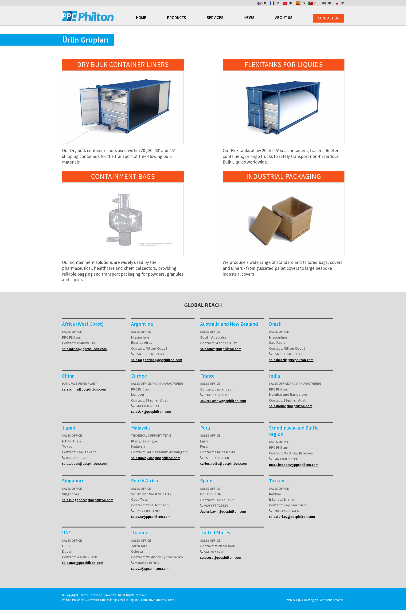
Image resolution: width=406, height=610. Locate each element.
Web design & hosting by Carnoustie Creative (314, 600)
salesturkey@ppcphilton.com (292, 516)
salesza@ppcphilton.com (150, 516)
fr (277, 3)
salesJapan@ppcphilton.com (84, 463)
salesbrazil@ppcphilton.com (291, 360)
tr (290, 3)
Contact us (328, 18)
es (303, 3)
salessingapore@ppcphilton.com (87, 500)
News (249, 18)
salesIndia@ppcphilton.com (290, 406)
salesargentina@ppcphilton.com (156, 360)
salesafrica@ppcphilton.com (84, 349)
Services (215, 18)
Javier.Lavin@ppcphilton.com (223, 401)
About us (284, 18)
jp (342, 3)
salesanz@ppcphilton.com (220, 349)
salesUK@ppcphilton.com (151, 411)
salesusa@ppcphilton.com (220, 557)
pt (316, 3)
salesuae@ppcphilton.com (82, 562)
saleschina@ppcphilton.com (84, 389)
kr (329, 3)
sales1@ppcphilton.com (149, 568)
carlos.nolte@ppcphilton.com (223, 463)
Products (176, 18)
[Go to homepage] (88, 19)
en (264, 3)
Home (141, 18)
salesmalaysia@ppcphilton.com (155, 458)
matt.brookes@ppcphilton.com (293, 464)
